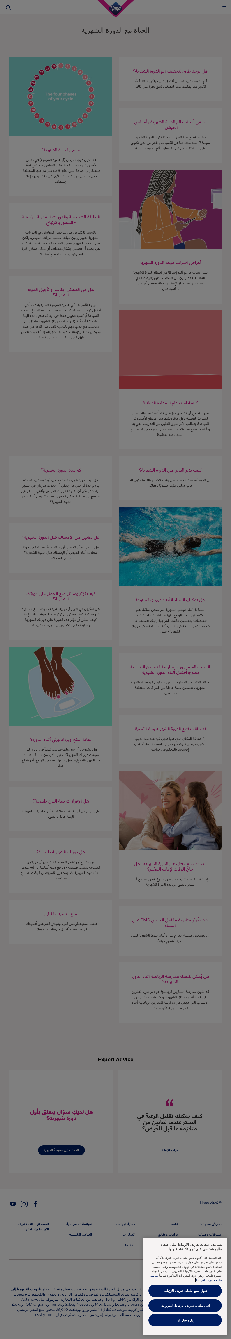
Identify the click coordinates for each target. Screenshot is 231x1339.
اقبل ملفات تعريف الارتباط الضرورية (185, 1305)
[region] (185, 1286)
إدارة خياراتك (185, 1320)
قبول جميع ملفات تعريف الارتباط (185, 1291)
